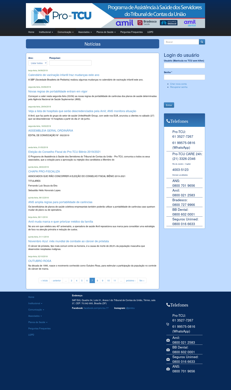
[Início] (115, 15)
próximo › (131, 280)
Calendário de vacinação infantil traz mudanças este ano (63, 75)
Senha (168, 72)
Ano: (30, 57)
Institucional (45, 31)
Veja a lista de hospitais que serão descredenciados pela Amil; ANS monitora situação (82, 111)
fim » (142, 280)
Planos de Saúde (105, 31)
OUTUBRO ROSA (39, 261)
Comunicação (65, 31)
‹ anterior (56, 280)
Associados (84, 31)
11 (115, 280)
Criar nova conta (178, 83)
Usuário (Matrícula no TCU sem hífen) (184, 60)
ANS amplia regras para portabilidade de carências (60, 202)
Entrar (169, 105)
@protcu (130, 308)
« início (44, 280)
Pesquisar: (55, 57)
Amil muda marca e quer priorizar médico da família (60, 221)
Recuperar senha (178, 87)
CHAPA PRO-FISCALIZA (44, 171)
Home (31, 31)
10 (108, 280)
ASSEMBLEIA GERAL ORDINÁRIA (50, 130)
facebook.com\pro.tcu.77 (96, 308)
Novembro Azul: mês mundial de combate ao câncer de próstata (68, 241)
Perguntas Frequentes (131, 31)
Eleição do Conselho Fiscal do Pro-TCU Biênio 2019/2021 (64, 151)
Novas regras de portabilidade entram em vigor (57, 91)
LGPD (150, 31)
